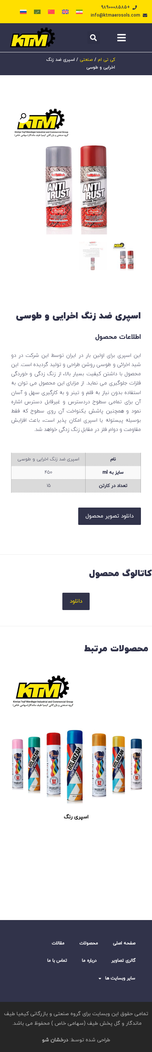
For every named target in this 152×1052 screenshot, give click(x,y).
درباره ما (89, 961)
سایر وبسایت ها (120, 978)
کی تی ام (106, 60)
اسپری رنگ (76, 817)
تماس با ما (57, 961)
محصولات (88, 943)
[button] (93, 37)
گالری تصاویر (123, 961)
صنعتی (86, 60)
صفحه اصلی (124, 943)
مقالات (58, 943)
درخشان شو (55, 1040)
